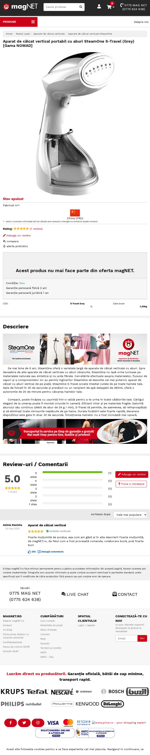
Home (9, 33)
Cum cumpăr (47, 620)
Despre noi (141, 21)
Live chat (78, 594)
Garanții (44, 643)
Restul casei (23, 33)
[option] (75, 124)
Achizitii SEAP (11, 651)
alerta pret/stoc (17, 246)
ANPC (43, 652)
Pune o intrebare (132, 483)
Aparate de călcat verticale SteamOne (90, 33)
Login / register (86, 625)
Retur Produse (48, 629)
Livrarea (45, 634)
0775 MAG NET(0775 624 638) (134, 7)
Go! (142, 638)
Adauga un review (18, 235)
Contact (128, 594)
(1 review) (36, 228)
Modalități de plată (51, 625)
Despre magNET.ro (13, 620)
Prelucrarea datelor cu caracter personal (16, 636)
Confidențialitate (12, 642)
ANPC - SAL (47, 657)
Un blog (7, 629)
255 (33, 551)
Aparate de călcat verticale (49, 33)
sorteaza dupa (100, 514)
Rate (43, 638)
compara (12, 241)
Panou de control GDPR (16, 646)
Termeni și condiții (50, 648)
